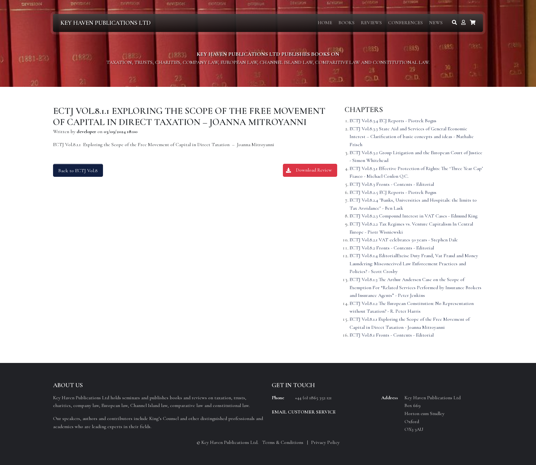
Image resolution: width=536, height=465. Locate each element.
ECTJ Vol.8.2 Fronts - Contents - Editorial (392, 248)
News (436, 23)
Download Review (314, 170)
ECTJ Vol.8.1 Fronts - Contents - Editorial (392, 335)
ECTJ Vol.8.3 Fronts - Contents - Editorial (392, 184)
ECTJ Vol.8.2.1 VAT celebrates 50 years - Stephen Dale (404, 240)
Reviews (371, 23)
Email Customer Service (304, 412)
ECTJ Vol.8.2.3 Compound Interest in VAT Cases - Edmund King (413, 216)
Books (346, 23)
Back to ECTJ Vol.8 (78, 171)
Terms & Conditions (282, 442)
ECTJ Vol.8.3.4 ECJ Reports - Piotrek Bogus (393, 121)
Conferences (405, 23)
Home (325, 23)
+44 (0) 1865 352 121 (313, 398)
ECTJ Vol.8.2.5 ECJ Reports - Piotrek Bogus (393, 192)
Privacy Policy (325, 442)
